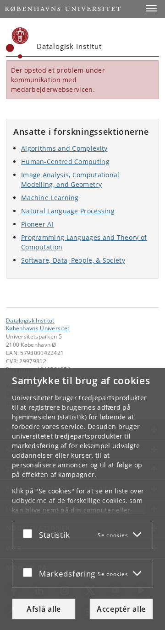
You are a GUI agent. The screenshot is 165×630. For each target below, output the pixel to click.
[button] (151, 8)
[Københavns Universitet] (17, 42)
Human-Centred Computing (65, 161)
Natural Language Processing (68, 210)
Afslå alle (44, 609)
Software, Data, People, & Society (73, 260)
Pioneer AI (37, 224)
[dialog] (82, 499)
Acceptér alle (121, 609)
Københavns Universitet (38, 328)
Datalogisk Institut (30, 320)
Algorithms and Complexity (64, 148)
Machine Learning (50, 197)
